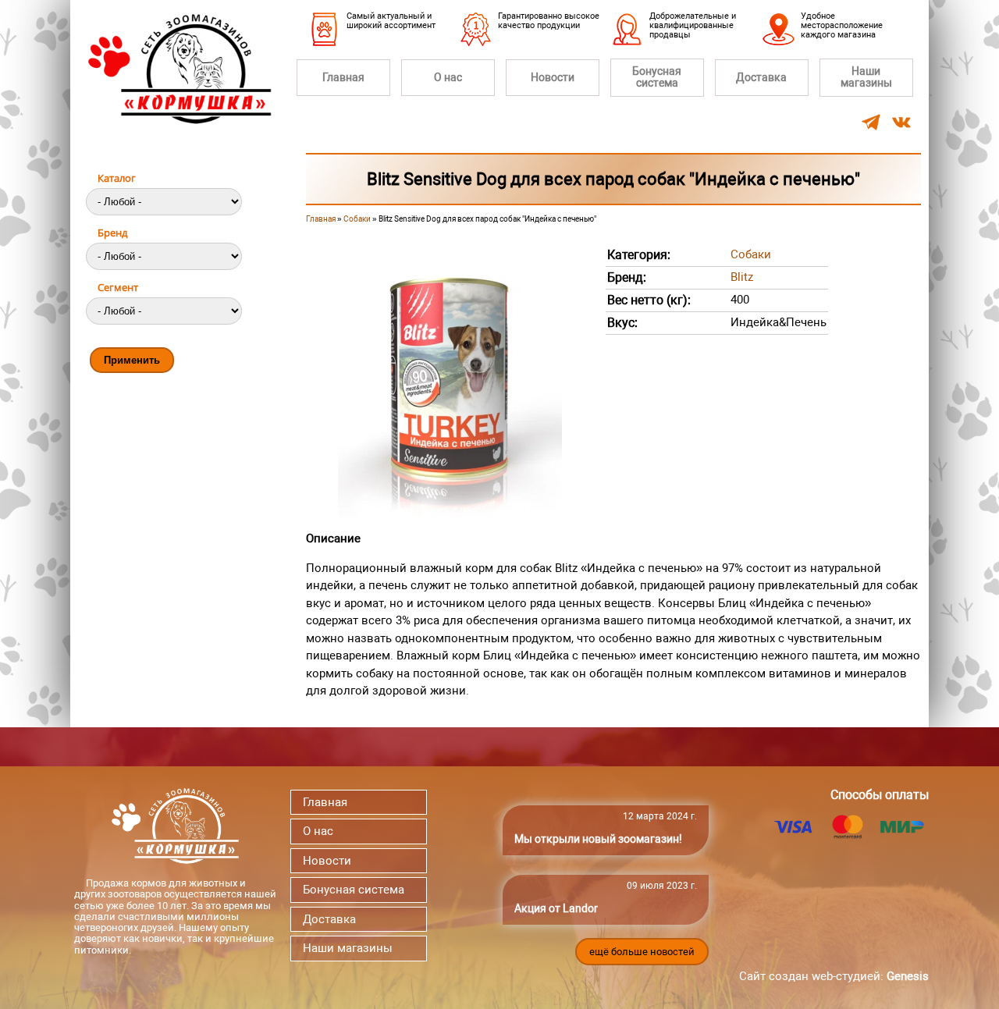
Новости (552, 77)
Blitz (742, 277)
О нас (448, 77)
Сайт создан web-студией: (834, 976)
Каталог (117, 178)
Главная (343, 77)
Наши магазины (866, 77)
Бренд (112, 233)
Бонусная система (656, 77)
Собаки (357, 219)
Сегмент (118, 287)
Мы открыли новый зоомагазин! (598, 839)
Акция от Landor (556, 908)
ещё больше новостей (642, 951)
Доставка (761, 77)
